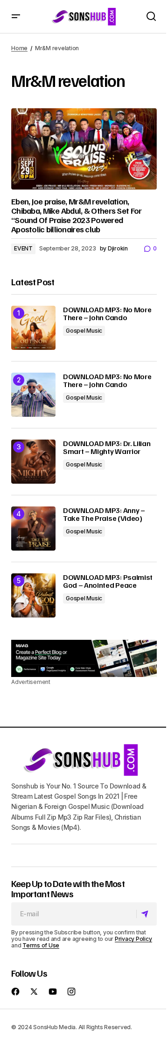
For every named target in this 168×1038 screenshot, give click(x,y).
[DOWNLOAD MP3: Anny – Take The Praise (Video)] (33, 528)
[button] (16, 16)
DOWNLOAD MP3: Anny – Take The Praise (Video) (104, 514)
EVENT (23, 248)
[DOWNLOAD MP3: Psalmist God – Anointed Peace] (33, 595)
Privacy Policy (133, 938)
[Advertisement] (84, 658)
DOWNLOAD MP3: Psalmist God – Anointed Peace (108, 581)
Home (19, 48)
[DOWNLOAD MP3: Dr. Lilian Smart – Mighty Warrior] (33, 462)
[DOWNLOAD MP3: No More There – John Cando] (33, 328)
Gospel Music (84, 330)
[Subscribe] (146, 914)
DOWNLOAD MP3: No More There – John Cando (107, 314)
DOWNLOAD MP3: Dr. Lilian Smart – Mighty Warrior (106, 448)
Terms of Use (40, 945)
